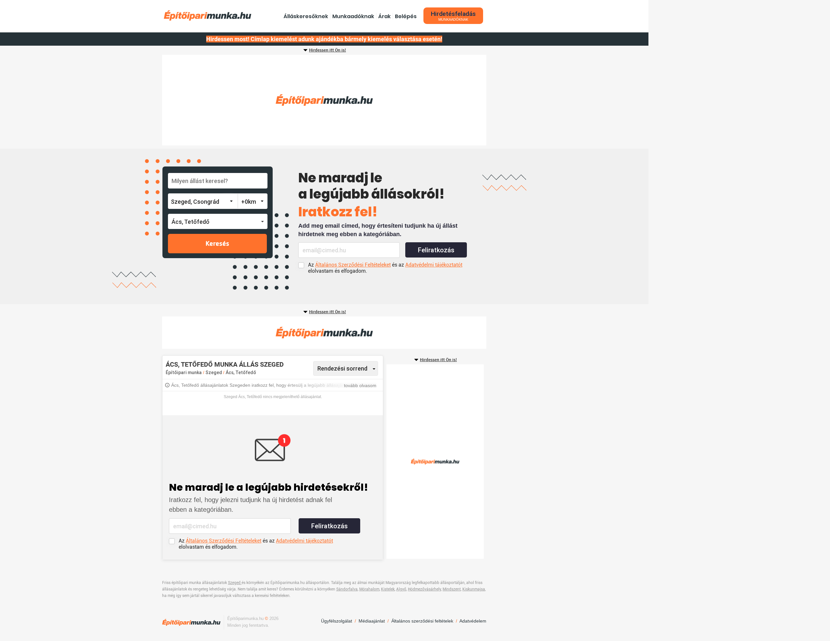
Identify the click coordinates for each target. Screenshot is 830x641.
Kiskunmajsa (473, 589)
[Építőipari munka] (207, 15)
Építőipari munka (184, 372)
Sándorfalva (347, 589)
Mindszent (452, 589)
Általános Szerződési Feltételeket (353, 265)
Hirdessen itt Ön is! (327, 50)
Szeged (214, 372)
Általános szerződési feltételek (422, 621)
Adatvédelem (472, 621)
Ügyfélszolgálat (336, 621)
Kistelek (388, 589)
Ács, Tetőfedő (241, 372)
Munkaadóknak (353, 16)
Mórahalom (369, 589)
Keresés (217, 243)
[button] (217, 221)
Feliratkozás (436, 250)
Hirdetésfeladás (453, 15)
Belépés (406, 16)
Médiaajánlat (372, 621)
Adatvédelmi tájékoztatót (433, 265)
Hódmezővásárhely (424, 589)
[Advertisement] (324, 100)
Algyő (401, 589)
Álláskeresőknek (306, 16)
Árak (384, 16)
